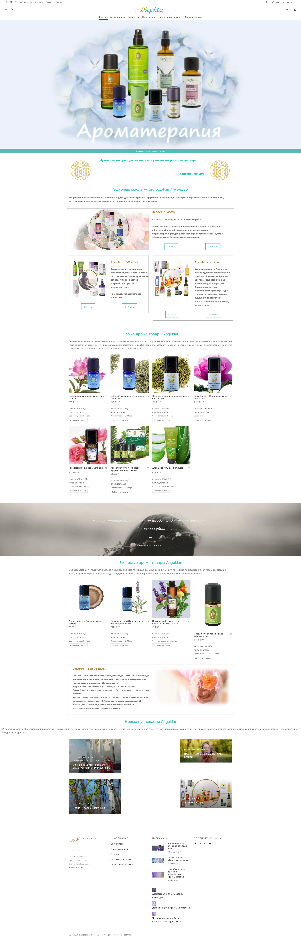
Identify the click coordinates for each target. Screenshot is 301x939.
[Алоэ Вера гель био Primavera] (171, 445)
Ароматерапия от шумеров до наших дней (177, 846)
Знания (49, 2)
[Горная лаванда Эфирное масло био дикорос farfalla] (130, 599)
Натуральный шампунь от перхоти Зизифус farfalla (165, 622)
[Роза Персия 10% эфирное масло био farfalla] (213, 374)
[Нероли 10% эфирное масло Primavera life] (213, 605)
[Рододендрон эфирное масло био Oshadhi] (88, 374)
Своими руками (193, 17)
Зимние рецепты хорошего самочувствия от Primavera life (91, 766)
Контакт (59, 2)
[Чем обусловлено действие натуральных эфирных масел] (154, 914)
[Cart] (294, 9)
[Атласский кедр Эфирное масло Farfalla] (88, 599)
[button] (78, 420)
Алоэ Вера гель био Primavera (167, 468)
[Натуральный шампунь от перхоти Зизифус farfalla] (171, 599)
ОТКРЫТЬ (212, 246)
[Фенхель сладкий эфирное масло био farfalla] (171, 374)
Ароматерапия (117, 17)
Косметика (133, 17)
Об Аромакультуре (84, 758)
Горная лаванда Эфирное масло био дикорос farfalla (127, 622)
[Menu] (6, 9)
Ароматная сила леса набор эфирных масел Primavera (125, 469)
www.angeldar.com (76, 867)
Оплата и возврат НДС (122, 864)
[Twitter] (200, 843)
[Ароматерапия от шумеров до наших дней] (154, 889)
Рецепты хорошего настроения (91, 761)
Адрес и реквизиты (121, 849)
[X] (11, 2)
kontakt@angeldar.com (82, 864)
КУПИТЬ (171, 246)
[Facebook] (6, 2)
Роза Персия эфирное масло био (86, 468)
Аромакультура (193, 802)
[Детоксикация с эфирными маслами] (154, 903)
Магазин (39, 2)
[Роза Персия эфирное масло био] (88, 445)
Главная (103, 17)
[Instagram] (16, 2)
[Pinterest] (210, 843)
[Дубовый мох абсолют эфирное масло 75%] (130, 374)
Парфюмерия (149, 17)
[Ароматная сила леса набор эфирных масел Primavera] (130, 445)
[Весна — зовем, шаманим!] (95, 796)
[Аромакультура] (206, 793)
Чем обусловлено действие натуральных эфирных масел (177, 873)
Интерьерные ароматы (170, 17)
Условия (115, 854)
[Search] (11, 9)
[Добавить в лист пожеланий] (106, 397)
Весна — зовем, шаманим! (89, 807)
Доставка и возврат (121, 859)
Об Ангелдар (26, 2)
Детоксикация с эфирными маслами (178, 858)
